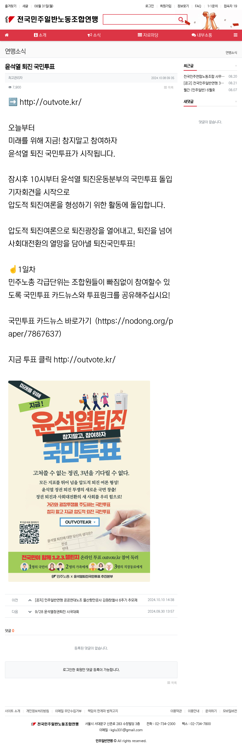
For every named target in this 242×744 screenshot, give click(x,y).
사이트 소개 (12, 711)
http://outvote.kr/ (51, 102)
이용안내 (193, 711)
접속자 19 (230, 6)
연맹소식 (231, 53)
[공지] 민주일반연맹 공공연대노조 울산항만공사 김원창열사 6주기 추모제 (86, 600)
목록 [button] (170, 87)
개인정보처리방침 (37, 711)
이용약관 (176, 711)
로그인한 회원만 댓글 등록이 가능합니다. (91, 670)
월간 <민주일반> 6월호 (199, 90)
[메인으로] (6, 35)
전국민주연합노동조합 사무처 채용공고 (205, 77)
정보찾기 (183, 6)
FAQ (198, 6)
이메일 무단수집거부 (68, 711)
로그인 (149, 6)
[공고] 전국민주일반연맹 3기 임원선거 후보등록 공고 (205, 83)
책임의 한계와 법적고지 (103, 711)
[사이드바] (235, 35)
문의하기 (211, 711)
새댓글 (189, 101)
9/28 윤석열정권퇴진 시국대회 (57, 612)
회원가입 (165, 6)
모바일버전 (230, 711)
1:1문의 (212, 6)
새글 (25, 6)
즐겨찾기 (10, 6)
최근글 (189, 66)
